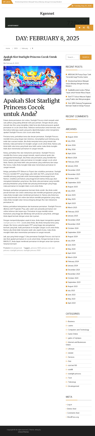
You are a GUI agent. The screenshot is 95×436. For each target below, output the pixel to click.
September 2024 (74, 232)
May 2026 (72, 149)
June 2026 (72, 145)
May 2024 (71, 249)
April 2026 (72, 153)
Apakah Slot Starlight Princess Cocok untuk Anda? (30, 58)
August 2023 (73, 286)
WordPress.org (73, 417)
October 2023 (73, 278)
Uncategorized (16, 248)
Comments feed (73, 413)
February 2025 (73, 212)
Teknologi (72, 382)
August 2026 (73, 137)
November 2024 (74, 224)
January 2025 (73, 216)
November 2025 (74, 174)
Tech (70, 378)
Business (71, 321)
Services (71, 357)
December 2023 (74, 270)
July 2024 (71, 241)
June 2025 (72, 195)
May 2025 (72, 199)
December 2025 (74, 170)
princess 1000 (36, 248)
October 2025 (73, 178)
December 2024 (74, 220)
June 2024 (72, 245)
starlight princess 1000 (11, 223)
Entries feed (71, 409)
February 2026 (73, 162)
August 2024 (73, 236)
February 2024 (73, 261)
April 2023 (72, 303)
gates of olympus (74, 338)
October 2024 (73, 228)
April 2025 (72, 203)
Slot (69, 361)
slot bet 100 (72, 365)
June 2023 (71, 295)
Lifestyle (71, 349)
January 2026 (73, 166)
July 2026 (71, 141)
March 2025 (72, 207)
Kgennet (47, 13)
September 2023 (74, 282)
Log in (69, 405)
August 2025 (73, 187)
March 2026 (72, 158)
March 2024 (72, 257)
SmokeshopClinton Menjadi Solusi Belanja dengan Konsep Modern (77, 83)
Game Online (73, 334)
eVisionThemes (23, 432)
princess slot (46, 248)
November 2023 (74, 274)
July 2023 (71, 290)
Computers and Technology (78, 330)
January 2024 (73, 266)
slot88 (70, 369)
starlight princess (16, 250)
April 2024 (72, 253)
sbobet (70, 353)
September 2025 (74, 183)
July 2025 (71, 191)
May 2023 (71, 299)
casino (70, 326)
